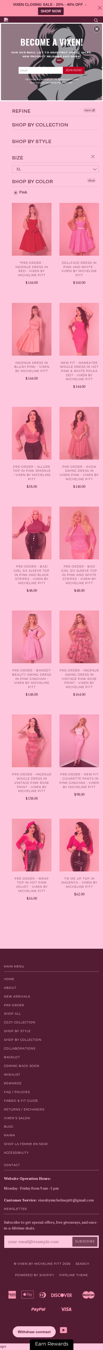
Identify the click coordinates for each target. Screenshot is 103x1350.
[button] (96, 29)
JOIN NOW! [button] (74, 70)
